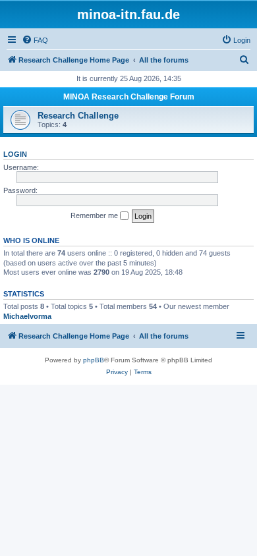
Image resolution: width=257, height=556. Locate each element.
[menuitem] (35, 40)
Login (15, 154)
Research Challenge (78, 116)
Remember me (95, 215)
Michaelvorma (27, 316)
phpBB (93, 360)
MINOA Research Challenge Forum (128, 96)
